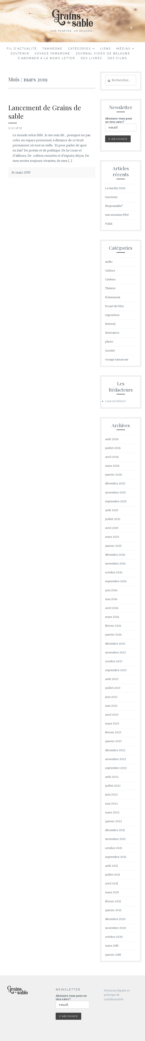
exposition (112, 315)
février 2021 (113, 901)
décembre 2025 (115, 483)
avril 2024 (111, 608)
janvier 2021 (113, 910)
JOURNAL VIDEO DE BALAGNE (103, 53)
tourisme (111, 197)
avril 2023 (111, 714)
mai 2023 (111, 706)
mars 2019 (112, 945)
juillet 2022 (113, 785)
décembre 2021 (115, 830)
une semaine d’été (117, 214)
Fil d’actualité (22, 48)
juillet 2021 (112, 874)
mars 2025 (112, 536)
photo (109, 341)
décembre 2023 (115, 643)
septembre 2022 (116, 768)
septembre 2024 (115, 581)
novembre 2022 (115, 759)
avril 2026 (112, 457)
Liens (105, 48)
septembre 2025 (115, 501)
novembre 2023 (115, 652)
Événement (112, 297)
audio (109, 261)
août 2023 (111, 679)
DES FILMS (117, 58)
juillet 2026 (113, 448)
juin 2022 (111, 794)
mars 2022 (112, 812)
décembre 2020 (115, 919)
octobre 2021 (113, 848)
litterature (112, 332)
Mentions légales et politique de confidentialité (117, 995)
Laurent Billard (115, 401)
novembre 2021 (115, 839)
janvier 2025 (113, 546)
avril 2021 (111, 883)
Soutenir (20, 53)
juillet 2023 (112, 688)
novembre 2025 (115, 492)
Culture (110, 270)
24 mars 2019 (20, 172)
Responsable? (114, 206)
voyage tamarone (52, 53)
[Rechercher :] (120, 80)
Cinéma (110, 279)
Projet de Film (114, 306)
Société (15, 128)
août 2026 (112, 439)
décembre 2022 (115, 750)
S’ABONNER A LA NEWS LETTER (46, 58)
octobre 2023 (113, 661)
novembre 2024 (115, 563)
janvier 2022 (113, 821)
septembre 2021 (115, 857)
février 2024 (113, 625)
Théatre (110, 288)
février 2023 (113, 732)
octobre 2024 (113, 572)
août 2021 (111, 865)
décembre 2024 (115, 554)
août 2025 (111, 510)
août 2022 (112, 777)
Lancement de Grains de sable (44, 112)
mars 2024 (112, 617)
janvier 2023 (113, 741)
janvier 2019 (113, 954)
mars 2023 (112, 723)
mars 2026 (112, 465)
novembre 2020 (115, 928)
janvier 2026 (113, 474)
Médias (123, 48)
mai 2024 (111, 599)
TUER (108, 224)
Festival (110, 324)
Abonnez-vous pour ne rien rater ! (118, 120)
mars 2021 (112, 892)
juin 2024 (111, 590)
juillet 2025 (112, 519)
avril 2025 (111, 528)
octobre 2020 (114, 937)
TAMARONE (52, 48)
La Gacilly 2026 (115, 188)
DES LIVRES (91, 58)
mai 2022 (111, 803)
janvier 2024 (113, 634)
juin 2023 (111, 697)
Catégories (79, 48)
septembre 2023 (115, 670)
